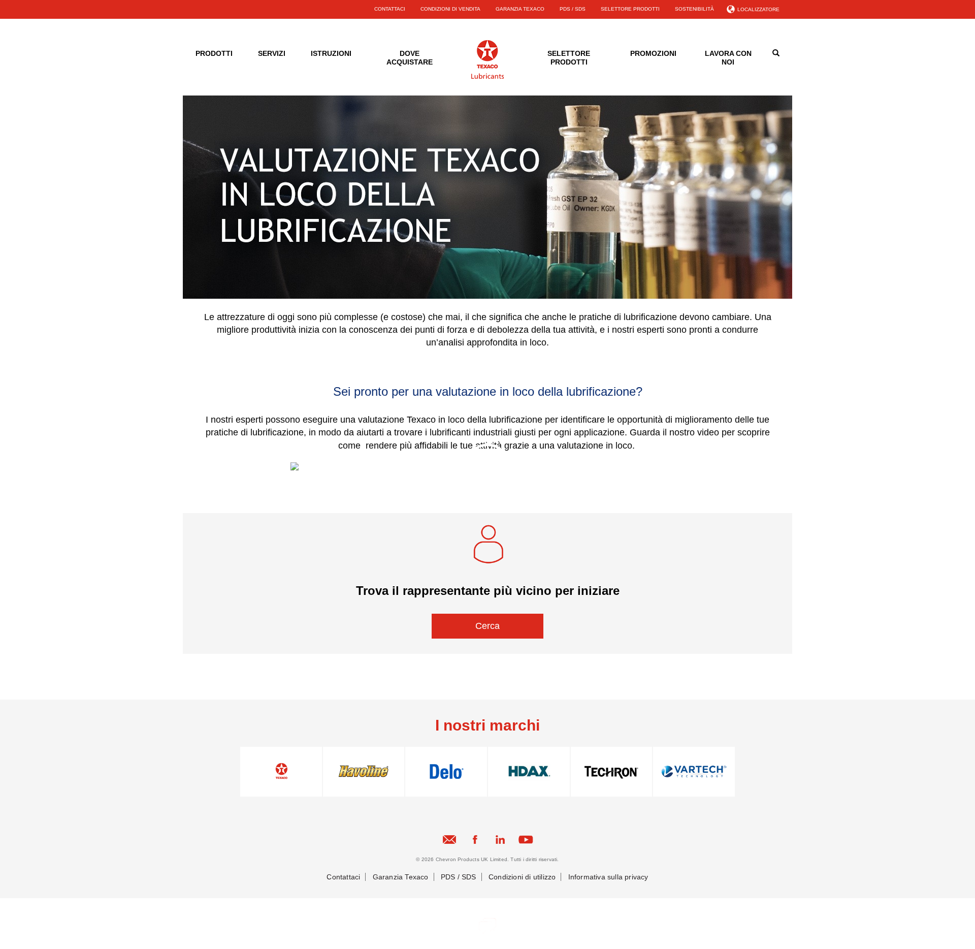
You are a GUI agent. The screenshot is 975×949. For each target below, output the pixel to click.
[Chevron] (487, 77)
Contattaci (343, 877)
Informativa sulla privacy (608, 877)
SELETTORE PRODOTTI (630, 9)
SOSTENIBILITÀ (694, 9)
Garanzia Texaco (401, 877)
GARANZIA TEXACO (520, 9)
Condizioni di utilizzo (522, 877)
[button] (487, 626)
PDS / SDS (573, 9)
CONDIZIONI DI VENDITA (450, 9)
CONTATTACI (389, 9)
